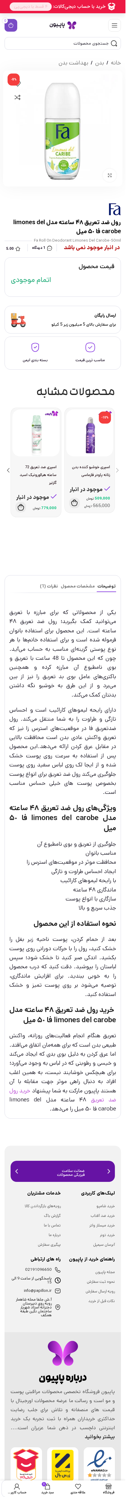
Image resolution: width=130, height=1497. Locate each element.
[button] (74, 503)
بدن (99, 63)
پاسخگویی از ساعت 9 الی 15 (31, 1280)
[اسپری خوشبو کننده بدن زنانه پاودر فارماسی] (89, 432)
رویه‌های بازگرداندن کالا (43, 1206)
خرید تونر (107, 1235)
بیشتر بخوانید (100, 1436)
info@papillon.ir (38, 1291)
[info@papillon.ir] (58, 1291)
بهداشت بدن (73, 63)
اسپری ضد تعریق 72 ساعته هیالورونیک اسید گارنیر (38, 475)
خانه (116, 63)
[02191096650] (58, 1270)
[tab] (106, 586)
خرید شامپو (105, 1206)
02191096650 (38, 1270)
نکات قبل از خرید (101, 1301)
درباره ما (55, 1235)
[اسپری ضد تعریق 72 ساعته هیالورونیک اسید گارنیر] (36, 432)
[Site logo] (62, 25)
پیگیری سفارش (49, 1245)
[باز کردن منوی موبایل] (114, 25)
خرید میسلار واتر (102, 1225)
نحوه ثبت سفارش (101, 1282)
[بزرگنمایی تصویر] (109, 175)
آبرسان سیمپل (104, 1245)
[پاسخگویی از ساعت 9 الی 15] (58, 1280)
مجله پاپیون (105, 1272)
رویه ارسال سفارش (100, 1291)
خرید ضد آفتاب (103, 1216)
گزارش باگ (52, 1216)
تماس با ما (52, 1225)
